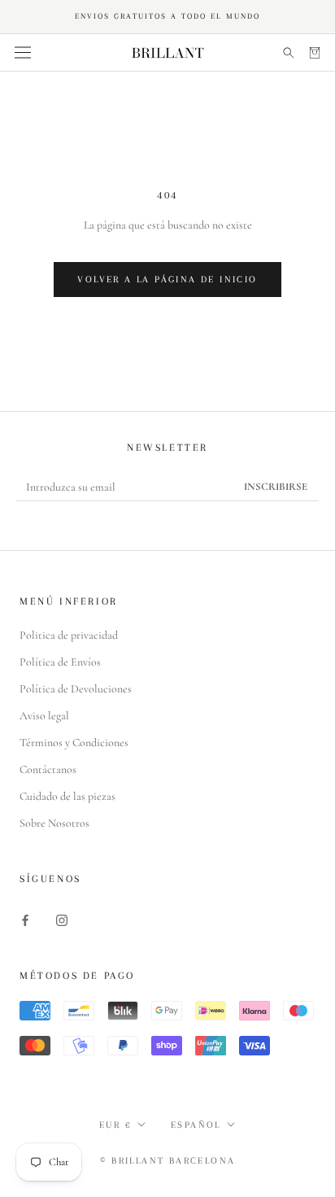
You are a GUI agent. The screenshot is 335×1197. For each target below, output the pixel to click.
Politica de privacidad (69, 635)
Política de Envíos (60, 662)
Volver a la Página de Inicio (167, 279)
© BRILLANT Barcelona (168, 1160)
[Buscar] (288, 52)
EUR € (115, 1125)
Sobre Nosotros (54, 823)
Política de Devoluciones (76, 689)
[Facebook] (25, 919)
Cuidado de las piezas (67, 796)
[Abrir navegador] (23, 52)
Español (196, 1125)
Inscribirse (275, 486)
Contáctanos (48, 769)
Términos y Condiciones (74, 742)
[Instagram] (61, 919)
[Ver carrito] (314, 52)
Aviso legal (44, 716)
